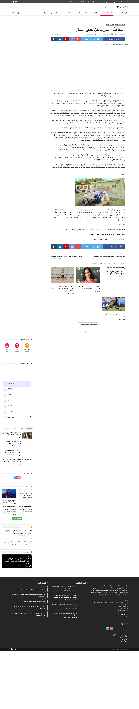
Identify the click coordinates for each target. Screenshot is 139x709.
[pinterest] (66, 39)
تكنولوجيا (88, 2)
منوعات (114, 2)
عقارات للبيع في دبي (123, 637)
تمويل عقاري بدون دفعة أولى (120, 635)
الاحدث (21, 428)
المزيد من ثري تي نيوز (109, 264)
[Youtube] (16, 1)
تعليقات (14, 428)
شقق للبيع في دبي (123, 641)
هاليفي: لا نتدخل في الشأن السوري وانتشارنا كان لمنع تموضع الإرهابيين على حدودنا (66, 256)
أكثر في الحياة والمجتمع (96, 264)
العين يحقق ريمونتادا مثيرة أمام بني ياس (113, 315)
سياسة (77, 2)
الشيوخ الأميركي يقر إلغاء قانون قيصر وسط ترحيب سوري (114, 273)
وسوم (7, 428)
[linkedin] (60, 39)
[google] (78, 39)
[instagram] (12, 1)
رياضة (71, 2)
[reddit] (72, 39)
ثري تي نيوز (118, 34)
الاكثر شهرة (29, 428)
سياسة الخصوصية (123, 614)
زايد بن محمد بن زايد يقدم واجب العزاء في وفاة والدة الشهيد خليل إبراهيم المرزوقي (63, 288)
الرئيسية (123, 22)
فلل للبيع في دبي (124, 639)
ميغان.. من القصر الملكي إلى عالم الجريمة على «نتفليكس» (89, 287)
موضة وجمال (96, 2)
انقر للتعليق (88, 331)
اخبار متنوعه (110, 25)
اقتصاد (82, 2)
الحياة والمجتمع (106, 2)
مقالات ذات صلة (121, 264)
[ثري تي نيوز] (122, 6)
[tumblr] (54, 39)
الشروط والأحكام (123, 616)
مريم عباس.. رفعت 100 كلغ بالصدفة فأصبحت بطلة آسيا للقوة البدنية (109, 256)
